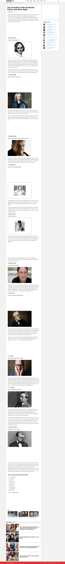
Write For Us (54, 562)
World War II (22, 419)
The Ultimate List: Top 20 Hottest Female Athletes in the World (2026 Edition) (29, 547)
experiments (10, 72)
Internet (14, 286)
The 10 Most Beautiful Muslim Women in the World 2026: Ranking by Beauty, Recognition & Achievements (29, 528)
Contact (58, 562)
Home (41, 562)
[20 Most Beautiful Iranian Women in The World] (12, 537)
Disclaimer (49, 562)
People (13, 522)
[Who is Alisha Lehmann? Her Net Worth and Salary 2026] (12, 556)
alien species (24, 409)
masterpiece (12, 462)
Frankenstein (10, 60)
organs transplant (27, 65)
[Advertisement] (23, 30)
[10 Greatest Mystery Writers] (23, 514)
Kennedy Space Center (15, 339)
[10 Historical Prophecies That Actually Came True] (34, 514)
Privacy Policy (45, 562)
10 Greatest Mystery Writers (22, 517)
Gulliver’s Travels (26, 110)
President (32, 200)
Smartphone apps (24, 162)
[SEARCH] (58, 1)
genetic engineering (11, 419)
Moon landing (36, 417)
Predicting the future (11, 17)
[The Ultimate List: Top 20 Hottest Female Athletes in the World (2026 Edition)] (12, 547)
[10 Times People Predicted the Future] (13, 514)
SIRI (36, 382)
